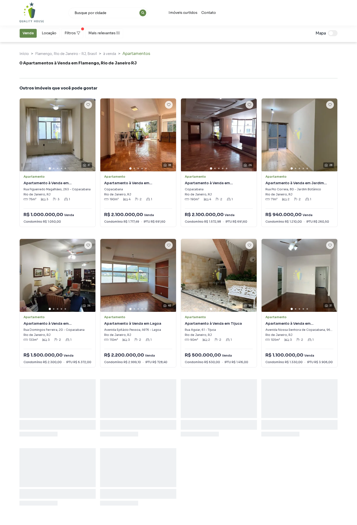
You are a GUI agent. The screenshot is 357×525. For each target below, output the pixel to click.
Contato (208, 12)
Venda (28, 33)
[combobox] (108, 13)
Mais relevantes (102, 33)
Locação (49, 33)
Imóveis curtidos (183, 12)
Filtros (70, 33)
